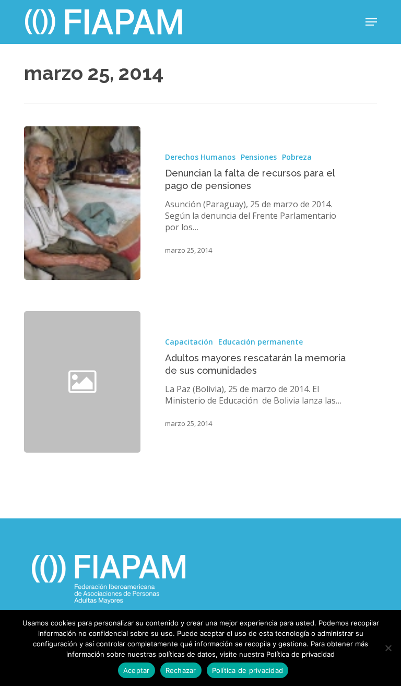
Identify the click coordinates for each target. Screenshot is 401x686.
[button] (371, 22)
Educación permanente (260, 342)
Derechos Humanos (200, 157)
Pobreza (297, 157)
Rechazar (181, 670)
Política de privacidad (248, 670)
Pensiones (259, 157)
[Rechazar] (388, 648)
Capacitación (189, 342)
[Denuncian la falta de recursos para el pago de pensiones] (82, 203)
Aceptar (136, 670)
